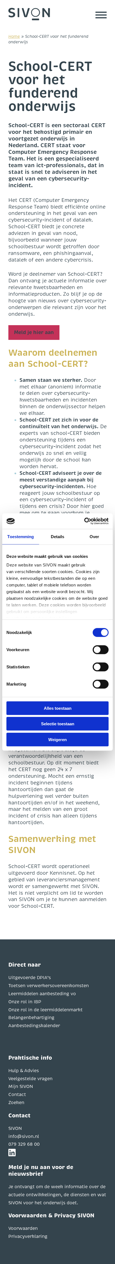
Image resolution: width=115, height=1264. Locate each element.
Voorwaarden (23, 1228)
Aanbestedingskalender (34, 1026)
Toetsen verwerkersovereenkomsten (48, 986)
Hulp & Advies (23, 1071)
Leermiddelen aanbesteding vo (42, 994)
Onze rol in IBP (24, 1002)
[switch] (101, 649)
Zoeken (16, 1102)
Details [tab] (57, 536)
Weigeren (57, 739)
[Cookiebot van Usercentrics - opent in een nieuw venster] (84, 521)
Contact (17, 1094)
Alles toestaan (57, 708)
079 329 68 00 (24, 1144)
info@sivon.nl (23, 1136)
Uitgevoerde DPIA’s (29, 977)
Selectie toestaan (57, 723)
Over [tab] (94, 536)
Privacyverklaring (27, 1236)
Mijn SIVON (20, 1086)
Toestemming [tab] (20, 536)
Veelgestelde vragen (30, 1079)
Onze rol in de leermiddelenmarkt (45, 1010)
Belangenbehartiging (31, 1017)
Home (14, 36)
